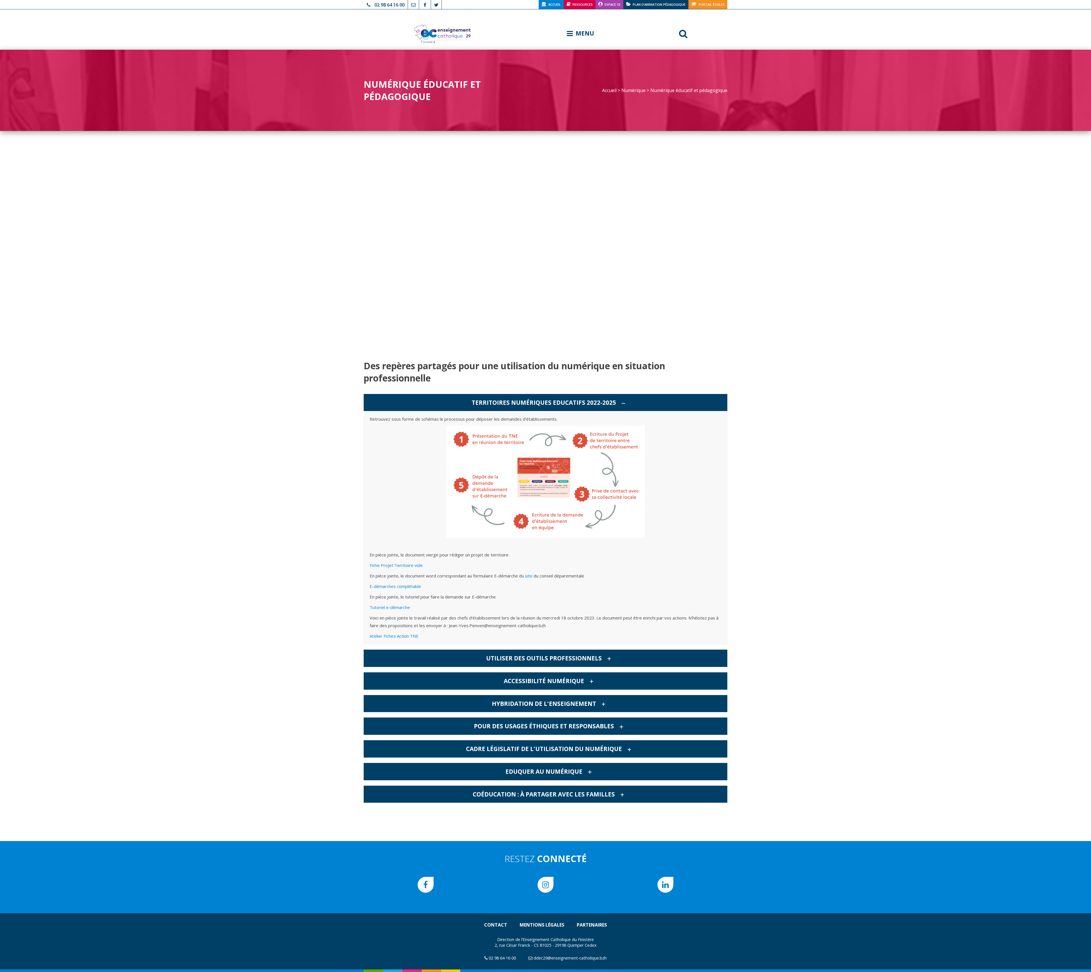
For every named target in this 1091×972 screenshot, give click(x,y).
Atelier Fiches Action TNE (394, 636)
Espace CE (613, 4)
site (528, 576)
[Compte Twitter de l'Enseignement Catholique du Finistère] (436, 4)
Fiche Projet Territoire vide (396, 565)
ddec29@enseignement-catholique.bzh (570, 958)
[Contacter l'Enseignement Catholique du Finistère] (413, 4)
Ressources (582, 4)
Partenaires (592, 925)
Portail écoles (711, 4)
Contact (495, 925)
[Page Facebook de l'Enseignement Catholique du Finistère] (425, 4)
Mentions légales (542, 925)
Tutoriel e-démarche (390, 607)
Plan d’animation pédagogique (659, 4)
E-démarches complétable (395, 586)
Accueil (554, 4)
